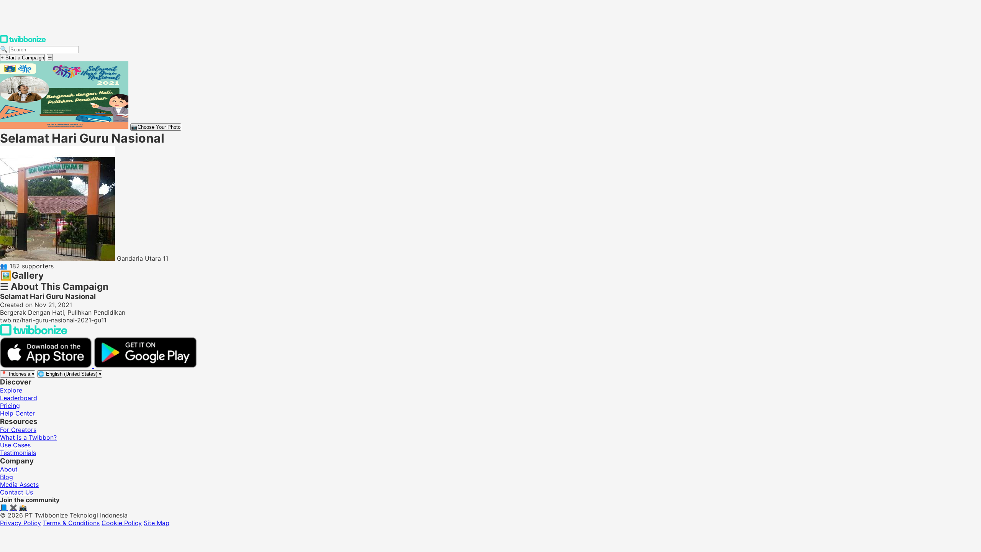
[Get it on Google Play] (145, 366)
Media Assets (19, 484)
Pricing (10, 405)
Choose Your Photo (155, 127)
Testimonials (18, 453)
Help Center (17, 413)
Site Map (156, 523)
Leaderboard (18, 398)
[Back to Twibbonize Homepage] (33, 333)
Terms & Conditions (71, 523)
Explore (11, 390)
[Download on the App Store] (47, 366)
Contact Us (16, 492)
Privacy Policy (20, 523)
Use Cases (15, 445)
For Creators (18, 430)
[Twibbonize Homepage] (23, 41)
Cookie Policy (122, 523)
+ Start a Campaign (22, 58)
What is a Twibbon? (28, 437)
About (9, 469)
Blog (6, 477)
